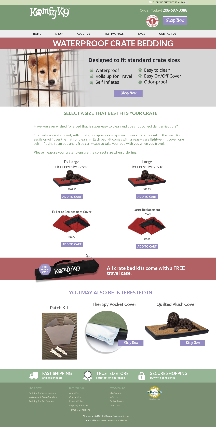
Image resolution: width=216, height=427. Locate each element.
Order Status (117, 401)
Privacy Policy (76, 401)
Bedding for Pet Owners (42, 401)
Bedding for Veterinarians (42, 392)
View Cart (115, 405)
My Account (116, 392)
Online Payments (154, 399)
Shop (58, 33)
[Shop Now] (175, 20)
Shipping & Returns (79, 405)
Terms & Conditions (79, 409)
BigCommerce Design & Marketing (112, 420)
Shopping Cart (169, 2)
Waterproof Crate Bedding (43, 397)
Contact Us (75, 397)
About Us (74, 392)
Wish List (114, 397)
